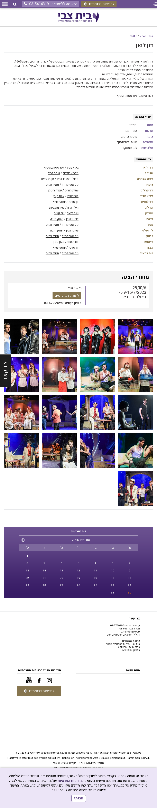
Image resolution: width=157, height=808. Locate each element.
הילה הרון (72, 207)
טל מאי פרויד (70, 184)
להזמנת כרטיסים (67, 295)
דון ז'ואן (144, 45)
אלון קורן (58, 196)
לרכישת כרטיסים (101, 4)
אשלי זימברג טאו (67, 179)
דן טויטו (73, 202)
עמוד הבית (146, 36)
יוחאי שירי (59, 202)
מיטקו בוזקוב (129, 136)
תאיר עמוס (52, 184)
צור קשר (5, 370)
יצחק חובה (56, 219)
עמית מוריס (71, 190)
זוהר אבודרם (70, 173)
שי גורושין (72, 219)
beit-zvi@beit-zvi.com (119, 635)
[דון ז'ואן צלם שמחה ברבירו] (135, 336)
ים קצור (59, 213)
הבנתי (78, 798)
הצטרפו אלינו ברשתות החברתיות (39, 670)
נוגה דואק (72, 213)
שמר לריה (54, 173)
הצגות (133, 36)
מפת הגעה (133, 670)
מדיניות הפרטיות (70, 780)
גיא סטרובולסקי (54, 167)
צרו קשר (134, 618)
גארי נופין (72, 167)
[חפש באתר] (15, 4)
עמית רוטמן (55, 190)
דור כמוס (72, 196)
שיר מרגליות (56, 207)
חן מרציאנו (47, 179)
